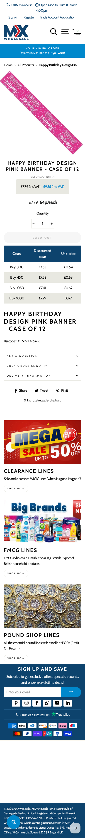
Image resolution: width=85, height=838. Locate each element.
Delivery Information (29, 375)
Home (8, 65)
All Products (25, 65)
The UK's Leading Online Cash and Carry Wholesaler (38, 750)
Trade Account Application (57, 17)
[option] (42, 50)
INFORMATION (16, 766)
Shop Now (16, 658)
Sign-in (13, 17)
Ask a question (22, 355)
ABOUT (10, 780)
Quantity (42, 213)
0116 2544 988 (21, 5)
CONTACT (12, 794)
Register (29, 17)
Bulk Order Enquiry (27, 365)
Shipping (29, 400)
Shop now (16, 488)
